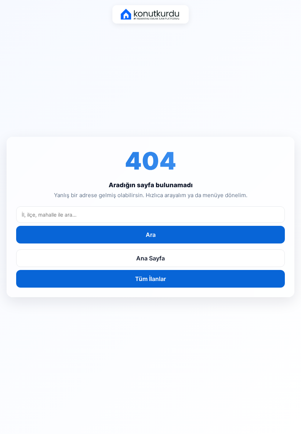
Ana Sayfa (150, 258)
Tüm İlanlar (150, 278)
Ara (151, 234)
